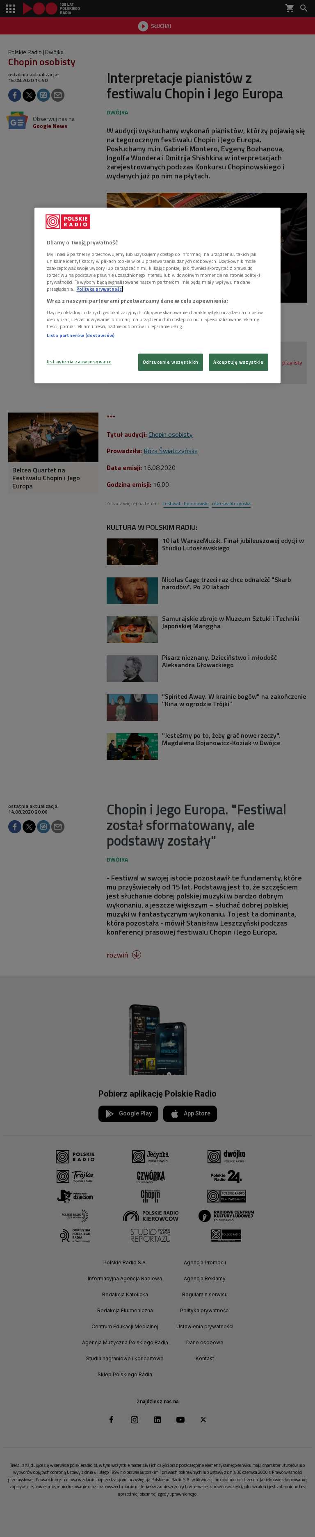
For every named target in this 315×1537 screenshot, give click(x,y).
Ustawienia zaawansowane (79, 361)
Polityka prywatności (99, 288)
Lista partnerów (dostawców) (80, 335)
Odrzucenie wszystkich (171, 362)
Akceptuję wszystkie (238, 362)
